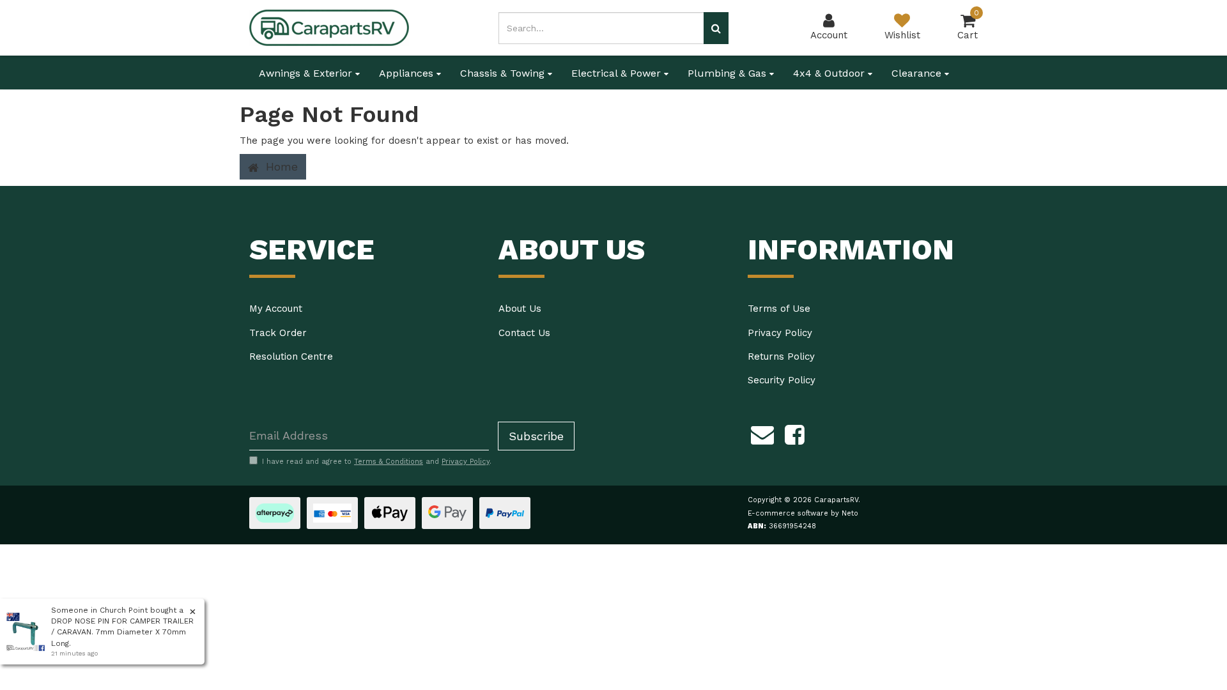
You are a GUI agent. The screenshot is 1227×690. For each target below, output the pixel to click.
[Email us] (762, 433)
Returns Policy (781, 356)
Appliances (407, 73)
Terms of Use (779, 308)
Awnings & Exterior (307, 73)
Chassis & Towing (504, 73)
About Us (519, 308)
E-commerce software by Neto (803, 513)
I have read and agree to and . (376, 461)
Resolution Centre (291, 356)
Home (280, 166)
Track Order (278, 333)
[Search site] (716, 28)
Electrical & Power (617, 73)
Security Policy (781, 380)
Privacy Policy (780, 333)
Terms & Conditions (388, 461)
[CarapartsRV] (329, 27)
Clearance (918, 73)
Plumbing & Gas (728, 73)
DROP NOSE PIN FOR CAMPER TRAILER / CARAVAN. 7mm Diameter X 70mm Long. (122, 632)
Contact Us (524, 333)
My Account (275, 308)
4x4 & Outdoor (830, 73)
